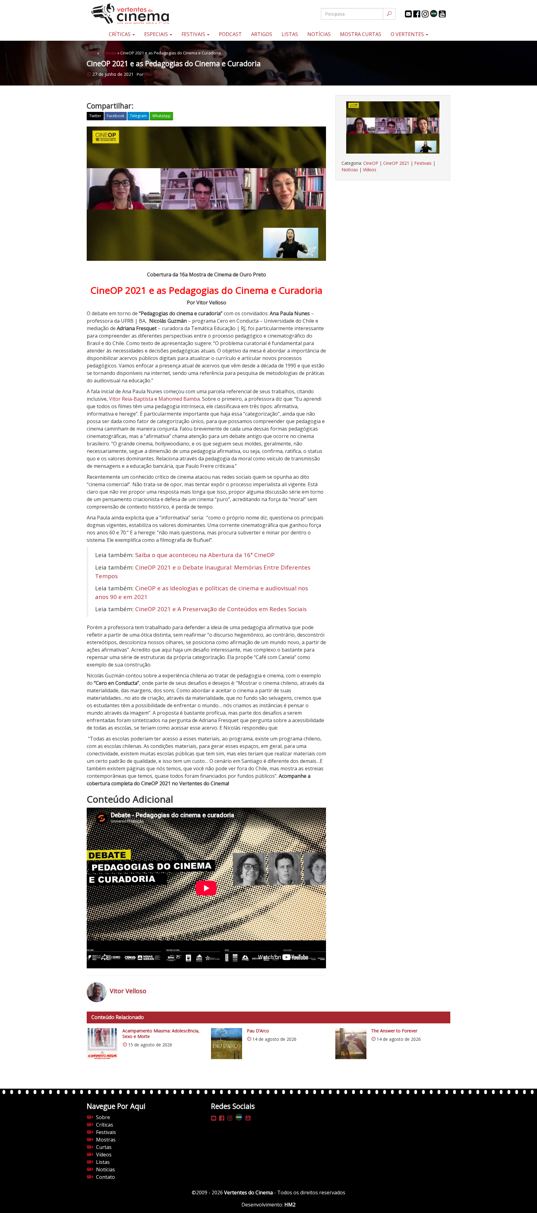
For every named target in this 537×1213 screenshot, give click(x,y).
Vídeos (369, 170)
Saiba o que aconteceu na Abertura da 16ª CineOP (205, 555)
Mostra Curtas (360, 34)
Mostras (106, 1139)
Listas (290, 34)
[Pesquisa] (389, 14)
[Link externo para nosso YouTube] (442, 14)
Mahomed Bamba (179, 398)
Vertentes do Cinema (248, 1192)
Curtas (104, 1147)
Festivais (193, 34)
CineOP (370, 163)
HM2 (290, 1204)
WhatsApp (161, 115)
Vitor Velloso (156, 74)
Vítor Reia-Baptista (131, 398)
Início (91, 53)
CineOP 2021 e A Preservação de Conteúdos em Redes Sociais (221, 609)
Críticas (120, 34)
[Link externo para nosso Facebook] (416, 14)
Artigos (261, 34)
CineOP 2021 (396, 163)
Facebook (115, 115)
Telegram (138, 115)
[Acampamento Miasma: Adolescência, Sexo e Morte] (102, 1043)
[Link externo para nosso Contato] (408, 14)
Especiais (156, 34)
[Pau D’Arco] (226, 1043)
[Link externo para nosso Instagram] (425, 14)
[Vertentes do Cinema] (147, 14)
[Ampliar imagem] (393, 127)
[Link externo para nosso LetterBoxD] (433, 13)
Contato (105, 1177)
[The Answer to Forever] (350, 1043)
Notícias (319, 34)
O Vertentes (408, 34)
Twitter (95, 115)
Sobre (103, 1117)
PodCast (230, 34)
